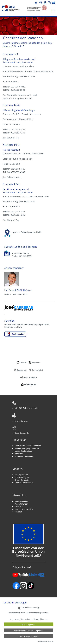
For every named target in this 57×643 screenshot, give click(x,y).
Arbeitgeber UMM (22, 474)
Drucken (23, 363)
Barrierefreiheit (37, 370)
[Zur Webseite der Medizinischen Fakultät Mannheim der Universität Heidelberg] (36, 8)
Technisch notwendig (30, 608)
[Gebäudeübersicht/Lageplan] (45, 2)
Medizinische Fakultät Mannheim (28, 445)
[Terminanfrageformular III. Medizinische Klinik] (7, 253)
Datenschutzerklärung (30, 619)
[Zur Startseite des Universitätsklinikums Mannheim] (13, 8)
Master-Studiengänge (23, 451)
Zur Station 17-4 (11, 220)
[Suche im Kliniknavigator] (49, 2)
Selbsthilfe (19, 506)
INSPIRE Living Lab (22, 477)
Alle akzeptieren (28, 624)
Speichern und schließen (28, 636)
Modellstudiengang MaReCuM (27, 448)
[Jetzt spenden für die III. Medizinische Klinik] (15, 334)
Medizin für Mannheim (24, 482)
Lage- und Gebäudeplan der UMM (26, 232)
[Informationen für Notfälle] (35, 2)
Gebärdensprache (30, 377)
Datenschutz (21, 370)
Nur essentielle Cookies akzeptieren (28, 630)
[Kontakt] (40, 2)
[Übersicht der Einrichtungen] (53, 2)
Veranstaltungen (21, 504)
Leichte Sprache (30, 385)
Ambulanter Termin (20, 253)
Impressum (36, 363)
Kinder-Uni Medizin (22, 480)
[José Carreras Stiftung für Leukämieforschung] (19, 307)
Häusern (7, 46)
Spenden (18, 512)
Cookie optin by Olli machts (45, 641)
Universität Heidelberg (24, 456)
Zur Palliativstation (12, 177)
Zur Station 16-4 (11, 137)
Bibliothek (19, 453)
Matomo (43, 619)
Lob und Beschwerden (24, 509)
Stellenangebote (21, 501)
